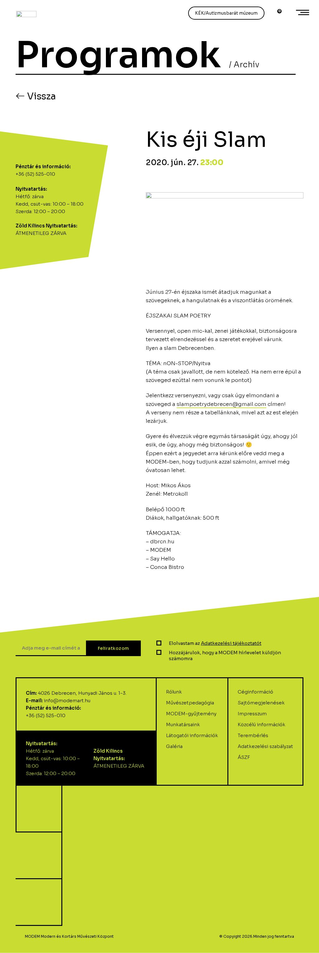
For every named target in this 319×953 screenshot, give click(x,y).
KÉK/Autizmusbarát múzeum (226, 13)
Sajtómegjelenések (261, 703)
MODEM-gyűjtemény (191, 714)
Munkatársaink (183, 724)
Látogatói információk (192, 735)
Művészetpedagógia (190, 703)
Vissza (40, 96)
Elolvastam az (215, 643)
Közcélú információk (261, 724)
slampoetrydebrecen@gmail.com (221, 404)
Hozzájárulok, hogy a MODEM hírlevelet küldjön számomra (225, 656)
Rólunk (174, 692)
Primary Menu (303, 12)
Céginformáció (255, 692)
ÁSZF (244, 757)
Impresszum (252, 714)
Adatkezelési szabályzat (265, 746)
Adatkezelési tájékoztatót (231, 643)
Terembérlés (253, 735)
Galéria (174, 746)
